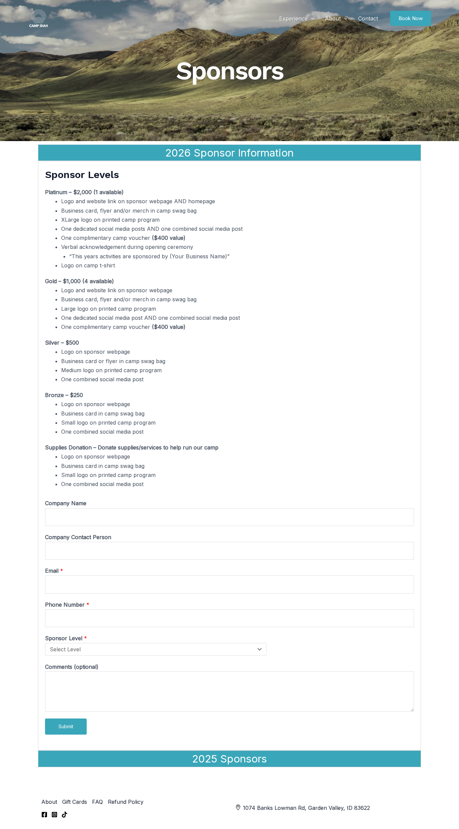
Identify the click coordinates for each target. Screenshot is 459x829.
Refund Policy (125, 801)
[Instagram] (54, 815)
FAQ (97, 801)
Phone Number (67, 604)
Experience (293, 18)
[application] (311, 18)
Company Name (65, 503)
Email (54, 570)
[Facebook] (44, 815)
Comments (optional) (71, 666)
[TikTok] (64, 815)
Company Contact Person (78, 537)
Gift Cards (74, 801)
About (333, 18)
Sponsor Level (66, 638)
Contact (368, 18)
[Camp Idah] (38, 18)
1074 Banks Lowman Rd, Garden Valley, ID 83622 (306, 807)
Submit (65, 726)
